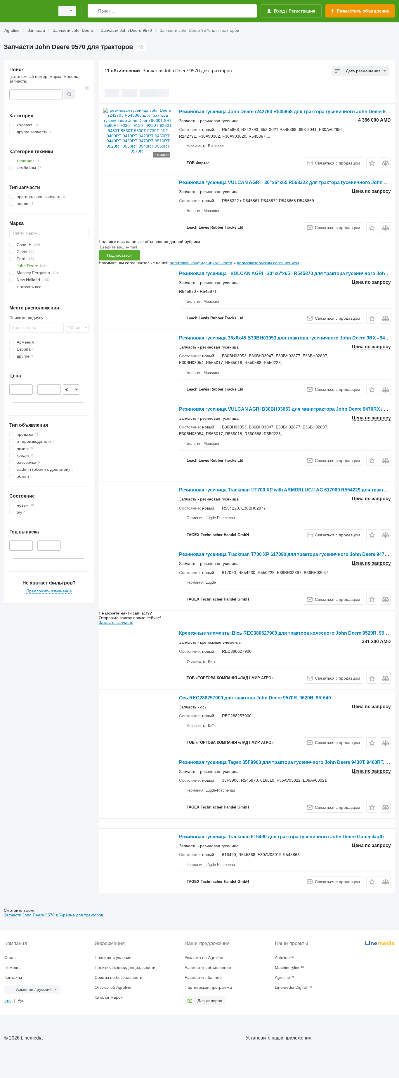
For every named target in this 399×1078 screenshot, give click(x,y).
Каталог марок (108, 997)
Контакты (13, 977)
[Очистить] (87, 88)
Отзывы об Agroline (113, 987)
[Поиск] (93, 11)
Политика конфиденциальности (125, 967)
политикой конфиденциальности (201, 262)
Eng (8, 1000)
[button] (371, 163)
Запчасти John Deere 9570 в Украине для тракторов (53, 915)
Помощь (12, 967)
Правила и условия (113, 957)
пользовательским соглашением (268, 262)
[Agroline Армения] (27, 10)
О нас (9, 957)
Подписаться (119, 255)
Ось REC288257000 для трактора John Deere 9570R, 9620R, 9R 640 (255, 697)
